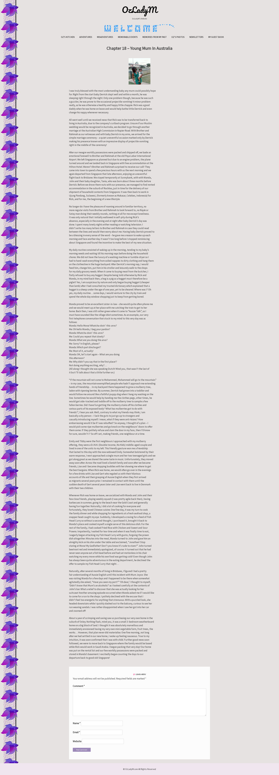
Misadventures (105, 37)
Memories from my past (154, 37)
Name (77, 723)
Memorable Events (128, 37)
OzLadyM (139, 9)
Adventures (85, 37)
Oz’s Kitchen (68, 37)
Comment (79, 686)
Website (77, 741)
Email (76, 732)
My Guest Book (216, 37)
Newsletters (196, 37)
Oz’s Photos (178, 37)
